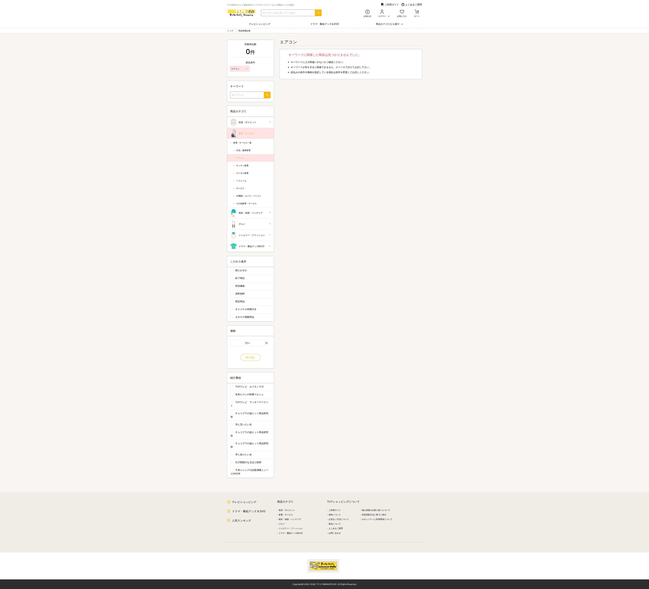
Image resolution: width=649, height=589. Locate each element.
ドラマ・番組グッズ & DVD (249, 511)
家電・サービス (246, 133)
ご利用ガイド (392, 4)
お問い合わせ (335, 533)
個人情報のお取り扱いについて (376, 510)
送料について (335, 514)
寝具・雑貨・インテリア (251, 212)
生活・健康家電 (243, 150)
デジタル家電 (242, 173)
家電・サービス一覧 (242, 142)
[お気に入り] (402, 12)
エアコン (240, 158)
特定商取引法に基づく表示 (374, 514)
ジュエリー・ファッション (252, 235)
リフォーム (241, 180)
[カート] (417, 12)
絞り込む (250, 357)
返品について (335, 524)
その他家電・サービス (246, 203)
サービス (240, 188)
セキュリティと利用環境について (377, 519)
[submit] (318, 13)
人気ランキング (241, 520)
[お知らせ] (367, 12)
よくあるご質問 (413, 4)
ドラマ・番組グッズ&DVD (251, 246)
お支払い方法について (339, 519)
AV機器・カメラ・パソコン (248, 196)
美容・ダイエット (247, 122)
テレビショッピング (259, 23)
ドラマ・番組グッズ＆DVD (324, 23)
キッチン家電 (242, 165)
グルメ (242, 224)
